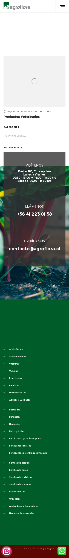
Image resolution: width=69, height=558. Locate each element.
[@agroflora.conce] (7, 551)
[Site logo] (17, 6)
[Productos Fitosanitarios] (34, 416)
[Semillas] (34, 463)
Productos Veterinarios (22, 117)
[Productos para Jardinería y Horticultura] (34, 399)
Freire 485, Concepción (34, 171)
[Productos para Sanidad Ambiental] (34, 378)
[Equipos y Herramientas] (34, 491)
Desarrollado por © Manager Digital (34, 548)
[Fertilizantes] (34, 438)
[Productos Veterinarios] (34, 350)
